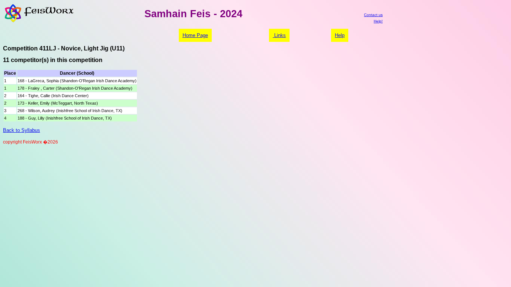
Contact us (373, 15)
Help (340, 35)
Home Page (195, 35)
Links (279, 35)
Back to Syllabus (21, 130)
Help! (378, 21)
